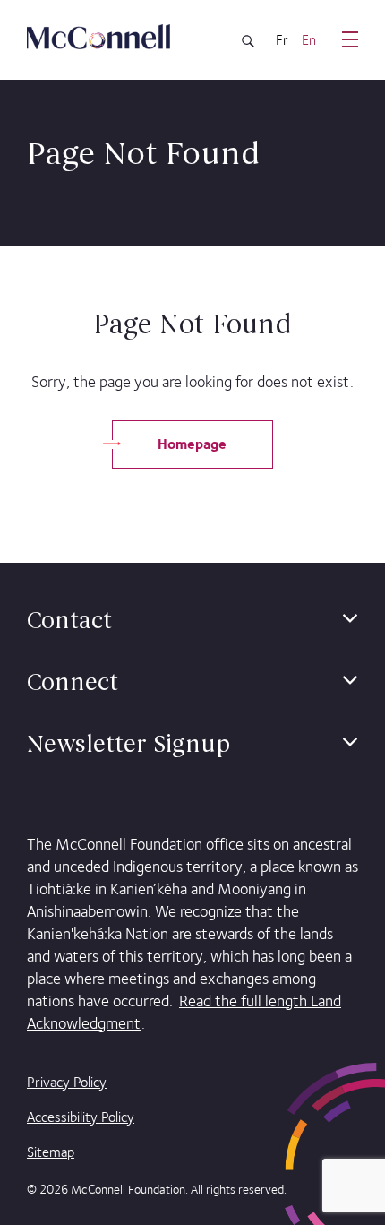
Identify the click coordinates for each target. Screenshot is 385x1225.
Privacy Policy (67, 1082)
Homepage (192, 444)
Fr (282, 40)
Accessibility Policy (80, 1117)
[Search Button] (248, 44)
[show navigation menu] (350, 39)
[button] (350, 619)
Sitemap (50, 1151)
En (309, 40)
